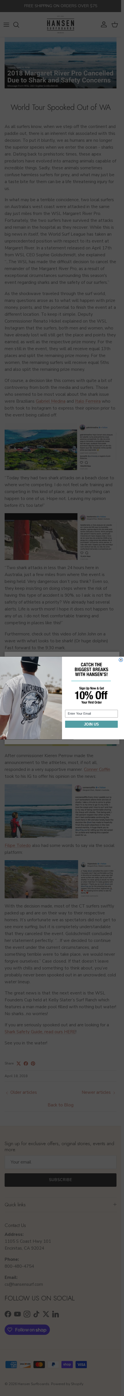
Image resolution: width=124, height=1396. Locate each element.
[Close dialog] (121, 660)
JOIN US (91, 724)
